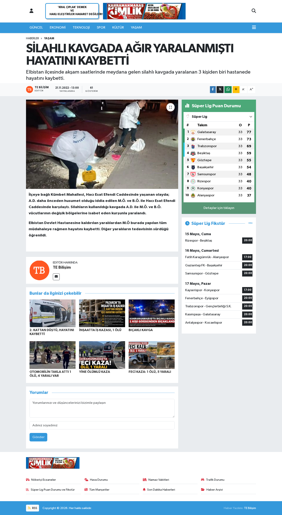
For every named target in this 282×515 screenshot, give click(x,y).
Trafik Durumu (215, 479)
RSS (34, 508)
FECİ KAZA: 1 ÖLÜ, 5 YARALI (150, 371)
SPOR (101, 27)
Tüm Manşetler (99, 489)
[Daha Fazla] (236, 89)
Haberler (32, 38)
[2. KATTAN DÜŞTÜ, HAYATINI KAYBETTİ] (53, 313)
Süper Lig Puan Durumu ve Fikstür (53, 489)
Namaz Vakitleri (158, 479)
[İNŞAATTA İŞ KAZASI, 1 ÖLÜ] (102, 313)
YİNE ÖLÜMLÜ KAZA (94, 371)
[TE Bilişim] (39, 270)
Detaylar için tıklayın (219, 208)
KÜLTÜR (118, 27)
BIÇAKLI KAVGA (141, 330)
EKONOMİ (58, 27)
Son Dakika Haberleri (161, 489)
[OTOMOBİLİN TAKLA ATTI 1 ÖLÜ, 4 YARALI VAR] (53, 355)
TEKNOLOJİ (81, 27)
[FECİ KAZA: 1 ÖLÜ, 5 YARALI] (152, 355)
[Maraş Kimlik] (144, 11)
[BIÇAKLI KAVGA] (152, 313)
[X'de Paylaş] (220, 89)
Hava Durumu (99, 479)
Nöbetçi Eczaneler (43, 479)
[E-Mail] (56, 276)
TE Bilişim (62, 267)
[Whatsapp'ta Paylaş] (228, 89)
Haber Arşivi (214, 489)
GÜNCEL (36, 27)
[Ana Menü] (254, 27)
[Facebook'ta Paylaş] (213, 89)
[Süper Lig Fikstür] (250, 223)
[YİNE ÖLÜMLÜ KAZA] (102, 355)
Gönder (38, 437)
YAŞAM (136, 27)
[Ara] (254, 11)
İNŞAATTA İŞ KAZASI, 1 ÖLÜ (100, 330)
